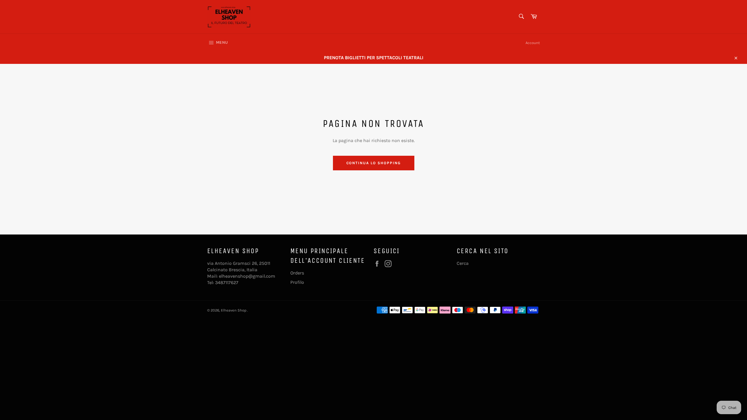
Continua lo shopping (373, 163)
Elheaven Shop (234, 310)
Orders (297, 273)
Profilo (297, 282)
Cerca (463, 263)
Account (533, 43)
